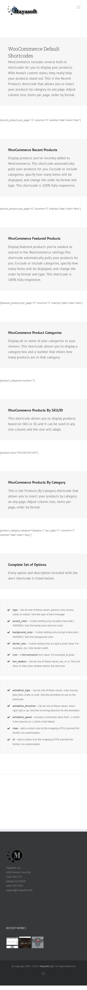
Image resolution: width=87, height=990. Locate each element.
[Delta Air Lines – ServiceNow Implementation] (12, 942)
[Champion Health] (38, 942)
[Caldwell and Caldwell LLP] (25, 942)
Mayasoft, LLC (47, 966)
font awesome (30, 654)
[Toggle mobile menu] (79, 7)
